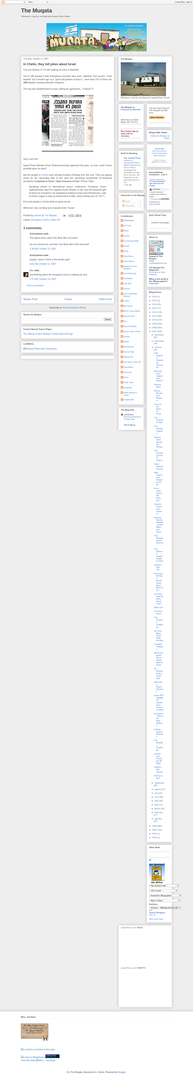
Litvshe (127, 288)
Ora (125, 321)
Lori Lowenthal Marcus (130, 295)
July (157, 793)
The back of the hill (132, 362)
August (158, 789)
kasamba (128, 387)
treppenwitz (129, 399)
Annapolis (36, 220)
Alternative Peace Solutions (158, 687)
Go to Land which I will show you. (158, 494)
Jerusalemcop (130, 273)
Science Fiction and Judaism (158, 509)
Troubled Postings (158, 646)
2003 (154, 833)
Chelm (45, 175)
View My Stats (28, 1060)
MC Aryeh (128, 306)
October (158, 347)
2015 (154, 300)
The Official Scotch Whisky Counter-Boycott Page (48, 334)
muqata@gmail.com (158, 263)
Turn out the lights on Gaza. (157, 409)
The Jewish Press (132, 158)
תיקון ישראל (129, 382)
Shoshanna (129, 347)
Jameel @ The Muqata (130, 267)
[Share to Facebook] (77, 215)
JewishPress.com (128, 927)
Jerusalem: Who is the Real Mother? (158, 719)
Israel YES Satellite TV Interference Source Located (158, 702)
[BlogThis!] (72, 215)
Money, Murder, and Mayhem (158, 395)
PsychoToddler (130, 326)
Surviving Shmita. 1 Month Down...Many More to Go (158, 581)
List (150, 910)
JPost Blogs (129, 425)
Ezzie (126, 251)
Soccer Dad (129, 352)
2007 (154, 331)
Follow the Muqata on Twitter (160, 137)
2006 (154, 826)
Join (151, 915)
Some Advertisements (158, 466)
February (159, 812)
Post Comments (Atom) (74, 307)
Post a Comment (35, 285)
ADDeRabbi (129, 220)
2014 (154, 304)
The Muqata (36, 10)
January (158, 818)
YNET (101, 196)
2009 (154, 324)
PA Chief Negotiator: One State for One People (157, 183)
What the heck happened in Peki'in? (158, 376)
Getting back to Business (158, 733)
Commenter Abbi (131, 241)
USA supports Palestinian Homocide (158, 360)
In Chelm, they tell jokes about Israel (158, 599)
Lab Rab (127, 283)
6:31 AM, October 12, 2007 (43, 264)
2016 (154, 296)
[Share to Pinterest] (80, 215)
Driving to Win (158, 777)
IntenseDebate (154, 204)
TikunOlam (128, 367)
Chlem (45, 220)
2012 (154, 312)
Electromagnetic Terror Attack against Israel (158, 659)
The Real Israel (158, 612)
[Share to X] (74, 215)
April (157, 805)
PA (58, 220)
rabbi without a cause (130, 393)
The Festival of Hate (158, 419)
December (159, 335)
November (159, 341)
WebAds (134, 122)
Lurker (126, 301)
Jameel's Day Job (158, 567)
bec (32, 270)
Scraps (127, 336)
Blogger (122, 1072)
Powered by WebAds (131, 109)
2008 (154, 327)
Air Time (127, 225)
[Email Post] (64, 215)
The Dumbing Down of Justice (158, 455)
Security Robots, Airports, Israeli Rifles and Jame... (158, 524)
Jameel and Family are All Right (158, 758)
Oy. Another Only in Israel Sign (158, 673)
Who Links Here (156, 919)
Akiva (126, 231)
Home (68, 299)
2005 (154, 830)
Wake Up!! (158, 607)
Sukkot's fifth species (158, 769)
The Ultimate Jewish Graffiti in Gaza (158, 555)
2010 (154, 320)
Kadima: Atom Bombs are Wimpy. (158, 442)
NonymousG (129, 316)
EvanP (126, 246)
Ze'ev (126, 377)
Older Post (105, 299)
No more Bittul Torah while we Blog (158, 636)
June (157, 797)
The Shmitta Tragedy (158, 429)
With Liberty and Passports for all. (158, 478)
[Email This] (69, 215)
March (158, 808)
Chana (127, 236)
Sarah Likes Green (132, 331)
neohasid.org (162, 162)
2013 (154, 308)
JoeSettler (128, 278)
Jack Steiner (129, 261)
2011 (154, 316)
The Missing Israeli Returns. (158, 540)
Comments (129, 206)
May (157, 801)
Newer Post (30, 299)
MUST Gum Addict (132, 311)
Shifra (126, 341)
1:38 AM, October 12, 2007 (43, 249)
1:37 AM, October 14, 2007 (43, 279)
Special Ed (128, 357)
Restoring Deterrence (132, 417)
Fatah (53, 220)
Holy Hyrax (128, 256)
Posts (127, 201)
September (159, 783)
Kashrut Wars (157, 385)
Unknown (128, 372)
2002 (154, 837)
